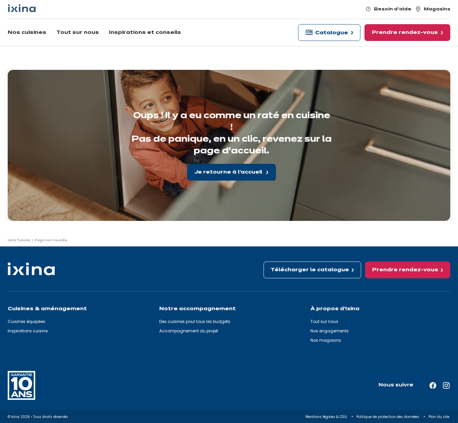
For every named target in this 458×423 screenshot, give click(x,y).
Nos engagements (329, 331)
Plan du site (439, 416)
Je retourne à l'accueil (229, 172)
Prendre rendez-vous (405, 270)
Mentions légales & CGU (326, 416)
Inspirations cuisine (28, 331)
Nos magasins (325, 340)
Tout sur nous (324, 321)
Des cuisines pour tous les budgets (194, 321)
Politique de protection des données (388, 416)
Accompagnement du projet (188, 331)
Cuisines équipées (26, 321)
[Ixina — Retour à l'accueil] (22, 8)
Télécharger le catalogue (310, 270)
